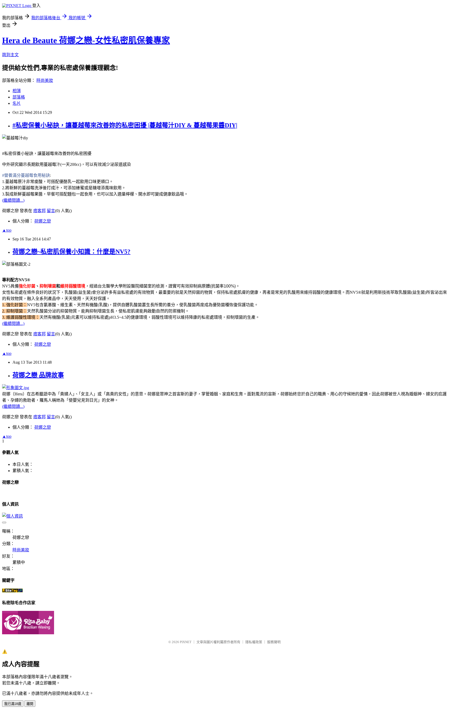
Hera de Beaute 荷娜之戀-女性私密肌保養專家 (86, 40)
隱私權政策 (253, 642)
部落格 (18, 97)
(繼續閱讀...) (13, 200)
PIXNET (186, 642)
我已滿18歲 (12, 704)
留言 (51, 210)
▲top (6, 230)
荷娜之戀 (42, 221)
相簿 (16, 91)
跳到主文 (10, 55)
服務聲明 (274, 642)
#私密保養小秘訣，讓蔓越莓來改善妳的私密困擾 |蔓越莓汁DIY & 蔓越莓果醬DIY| (124, 125)
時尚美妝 (44, 80)
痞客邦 (39, 210)
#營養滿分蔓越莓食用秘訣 (26, 175)
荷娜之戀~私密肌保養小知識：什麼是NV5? (71, 251)
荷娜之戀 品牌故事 (38, 375)
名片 (16, 103)
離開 (30, 704)
